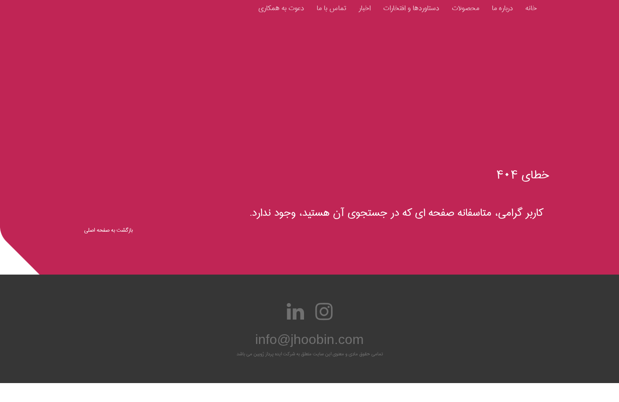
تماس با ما (331, 8)
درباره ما (502, 8)
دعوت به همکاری (281, 8)
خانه (531, 8)
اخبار (365, 8)
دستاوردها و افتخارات (411, 8)
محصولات (465, 8)
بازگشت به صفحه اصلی (108, 230)
